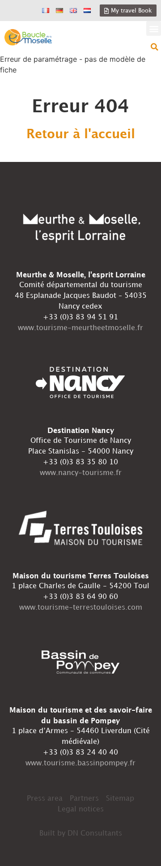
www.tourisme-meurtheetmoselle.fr (80, 328)
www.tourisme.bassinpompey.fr (80, 763)
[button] (153, 28)
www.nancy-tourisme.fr (81, 473)
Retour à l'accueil (80, 134)
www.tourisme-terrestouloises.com (80, 607)
